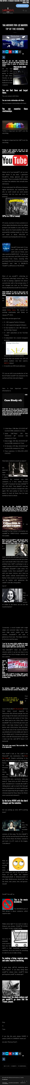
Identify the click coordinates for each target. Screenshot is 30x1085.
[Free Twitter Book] (6, 51)
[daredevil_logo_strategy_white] (12, 11)
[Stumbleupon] (22, 51)
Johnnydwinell (22, 1066)
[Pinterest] (10, 51)
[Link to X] (22, 1081)
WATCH (6, 363)
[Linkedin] (16, 51)
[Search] (22, 11)
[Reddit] (19, 51)
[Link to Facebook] (24, 1081)
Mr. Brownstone (18, 709)
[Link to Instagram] (27, 1081)
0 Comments (14, 1066)
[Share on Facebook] (3, 51)
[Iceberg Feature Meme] (15, 42)
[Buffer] (22, 54)
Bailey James (11, 310)
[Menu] (26, 10)
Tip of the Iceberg (15, 29)
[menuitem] (22, 11)
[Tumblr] (3, 57)
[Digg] (13, 51)
